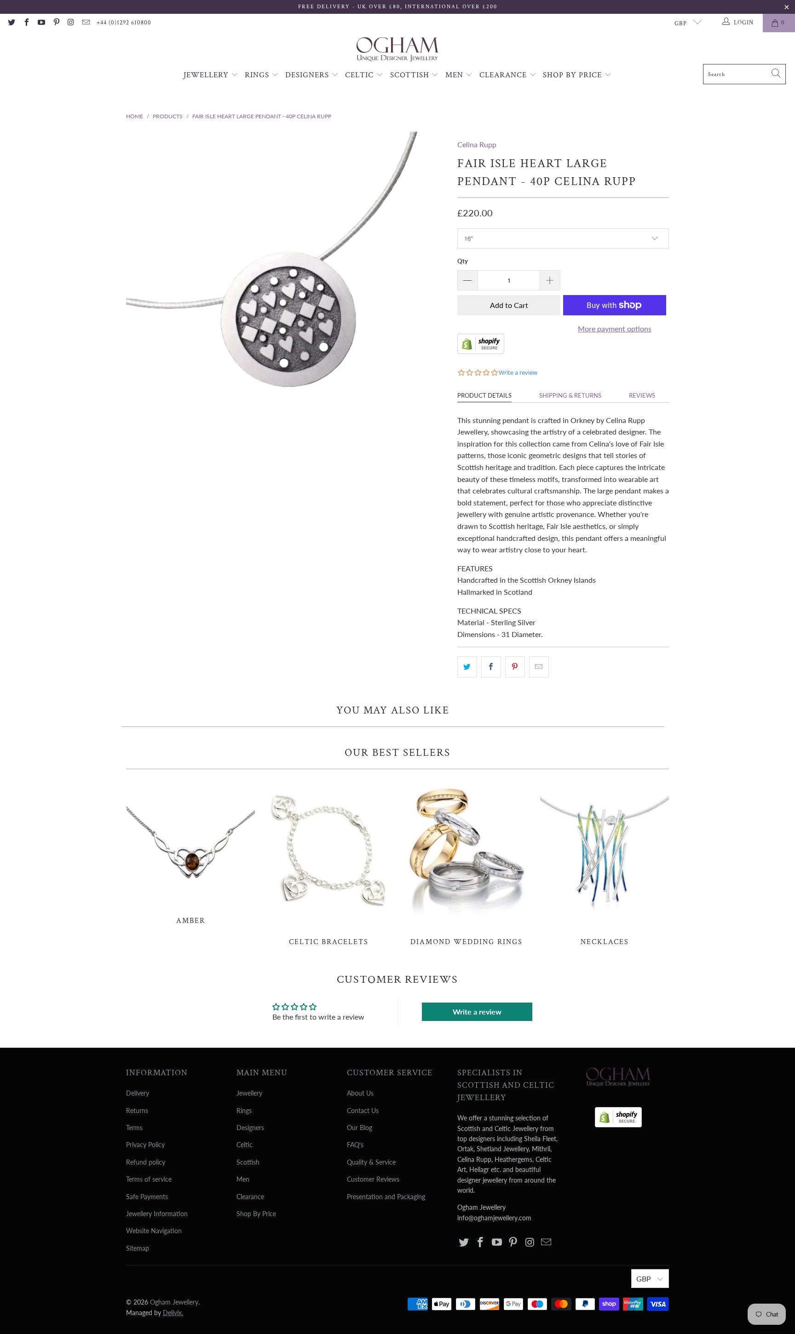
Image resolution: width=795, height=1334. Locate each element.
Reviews (642, 395)
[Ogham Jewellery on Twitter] (11, 23)
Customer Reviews (373, 1179)
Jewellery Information (157, 1214)
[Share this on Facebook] (491, 667)
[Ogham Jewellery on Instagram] (71, 23)
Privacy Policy (145, 1144)
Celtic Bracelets (328, 862)
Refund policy (145, 1162)
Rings (258, 75)
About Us (360, 1093)
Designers (308, 75)
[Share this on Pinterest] (515, 667)
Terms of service (149, 1179)
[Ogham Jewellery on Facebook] (26, 23)
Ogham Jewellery (174, 1302)
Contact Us (363, 1110)
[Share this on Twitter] (467, 667)
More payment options (614, 328)
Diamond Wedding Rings (466, 862)
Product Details (484, 395)
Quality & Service (371, 1162)
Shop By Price (573, 75)
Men (455, 75)
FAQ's (355, 1144)
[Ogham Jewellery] (397, 50)
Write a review (477, 1011)
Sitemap (137, 1248)
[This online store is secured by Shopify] (480, 351)
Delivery (137, 1093)
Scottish (411, 75)
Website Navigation (154, 1231)
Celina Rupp (476, 144)
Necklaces (604, 862)
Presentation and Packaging (386, 1197)
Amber (190, 851)
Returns (137, 1110)
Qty (462, 261)
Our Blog (359, 1127)
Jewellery (207, 75)
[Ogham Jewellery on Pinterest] (56, 23)
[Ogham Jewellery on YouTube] (41, 23)
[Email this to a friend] (539, 667)
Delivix (173, 1313)
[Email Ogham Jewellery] (85, 23)
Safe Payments (147, 1197)
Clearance (504, 75)
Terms (134, 1127)
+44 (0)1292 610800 (124, 23)
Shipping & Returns (570, 395)
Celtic (360, 75)
